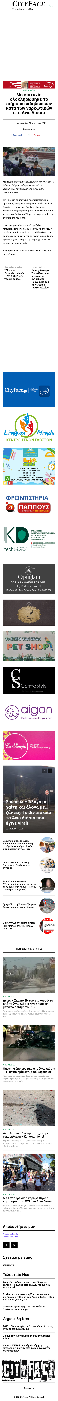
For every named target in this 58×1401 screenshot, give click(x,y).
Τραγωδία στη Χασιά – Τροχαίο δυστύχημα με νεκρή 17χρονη (19, 905)
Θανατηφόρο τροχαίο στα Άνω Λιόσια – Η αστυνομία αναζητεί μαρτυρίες (29, 1070)
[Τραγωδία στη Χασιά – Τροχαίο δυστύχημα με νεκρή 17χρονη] (47, 905)
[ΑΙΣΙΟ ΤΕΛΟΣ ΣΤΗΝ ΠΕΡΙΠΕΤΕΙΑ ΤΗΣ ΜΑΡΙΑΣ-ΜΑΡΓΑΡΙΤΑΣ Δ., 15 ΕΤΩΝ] (47, 926)
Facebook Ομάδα (10, 1237)
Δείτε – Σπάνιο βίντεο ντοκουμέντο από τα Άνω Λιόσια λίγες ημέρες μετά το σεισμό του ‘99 (28, 1004)
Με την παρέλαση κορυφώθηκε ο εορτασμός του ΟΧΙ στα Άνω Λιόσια (27, 1199)
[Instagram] (14, 1245)
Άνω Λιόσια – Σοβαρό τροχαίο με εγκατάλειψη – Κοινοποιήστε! (25, 1134)
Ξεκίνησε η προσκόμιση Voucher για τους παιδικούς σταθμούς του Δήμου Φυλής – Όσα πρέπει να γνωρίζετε (18, 845)
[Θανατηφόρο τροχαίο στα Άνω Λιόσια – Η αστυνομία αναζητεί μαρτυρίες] (29, 1043)
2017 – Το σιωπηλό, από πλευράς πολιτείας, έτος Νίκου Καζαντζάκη (28, 1327)
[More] (49, 135)
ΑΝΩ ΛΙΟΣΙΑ (29, 90)
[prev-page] (44, 771)
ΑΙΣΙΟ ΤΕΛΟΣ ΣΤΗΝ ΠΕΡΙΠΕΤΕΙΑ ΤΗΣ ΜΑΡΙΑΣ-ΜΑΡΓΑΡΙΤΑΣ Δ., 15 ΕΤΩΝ (19, 926)
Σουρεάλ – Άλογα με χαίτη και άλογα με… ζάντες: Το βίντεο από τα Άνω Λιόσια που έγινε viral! (28, 812)
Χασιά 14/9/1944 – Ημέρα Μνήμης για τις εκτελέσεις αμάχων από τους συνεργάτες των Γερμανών (26, 1348)
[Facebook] (6, 1245)
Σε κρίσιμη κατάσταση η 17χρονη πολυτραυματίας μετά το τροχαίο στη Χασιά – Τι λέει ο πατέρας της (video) (19, 885)
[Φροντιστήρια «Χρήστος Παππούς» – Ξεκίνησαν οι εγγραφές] (47, 865)
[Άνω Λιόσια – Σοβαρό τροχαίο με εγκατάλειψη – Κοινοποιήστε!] (29, 1108)
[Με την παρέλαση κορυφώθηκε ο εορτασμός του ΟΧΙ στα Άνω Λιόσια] (29, 1172)
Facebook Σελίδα (10, 1234)
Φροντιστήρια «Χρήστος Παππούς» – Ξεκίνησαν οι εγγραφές (16, 865)
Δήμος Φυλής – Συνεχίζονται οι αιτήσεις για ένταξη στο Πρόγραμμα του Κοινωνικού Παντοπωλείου (40, 279)
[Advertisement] (29, 39)
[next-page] (50, 771)
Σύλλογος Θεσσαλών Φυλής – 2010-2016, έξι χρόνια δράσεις (14, 275)
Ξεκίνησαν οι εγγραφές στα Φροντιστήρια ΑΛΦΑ (26, 1337)
